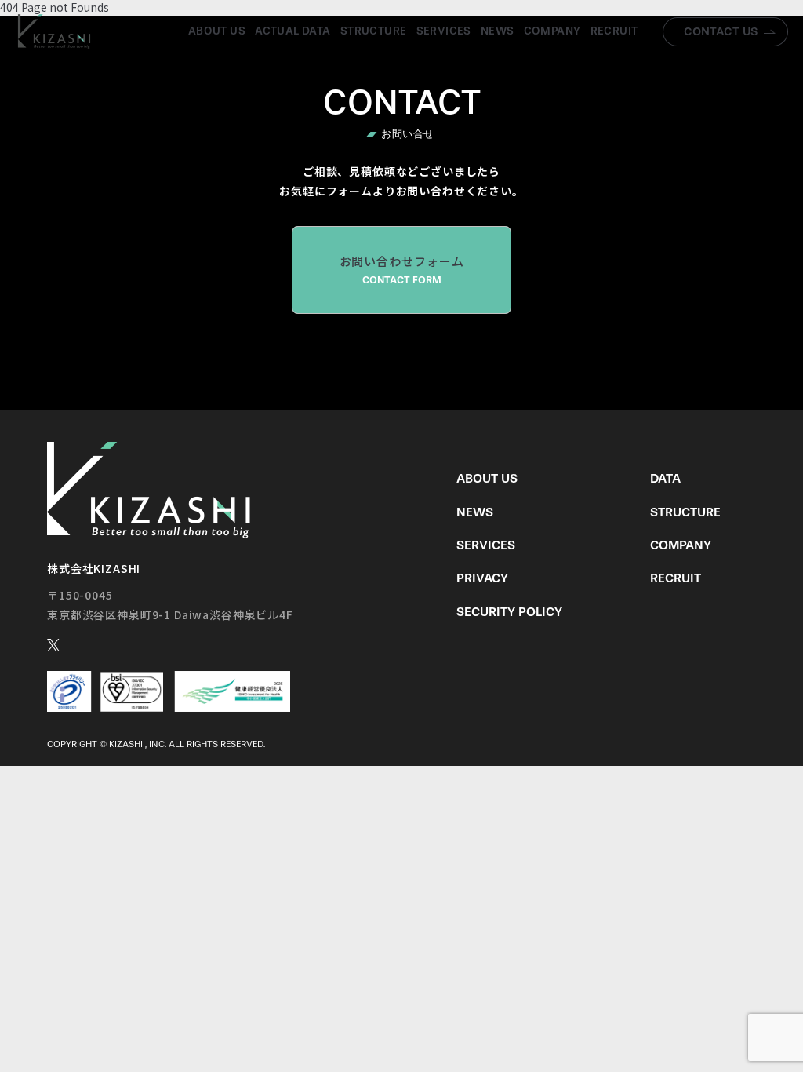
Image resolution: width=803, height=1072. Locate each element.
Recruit (614, 31)
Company (552, 31)
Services (443, 31)
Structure (373, 31)
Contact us (721, 31)
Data (665, 478)
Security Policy (509, 611)
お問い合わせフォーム (402, 269)
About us (216, 31)
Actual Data (293, 31)
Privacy (482, 578)
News (497, 31)
